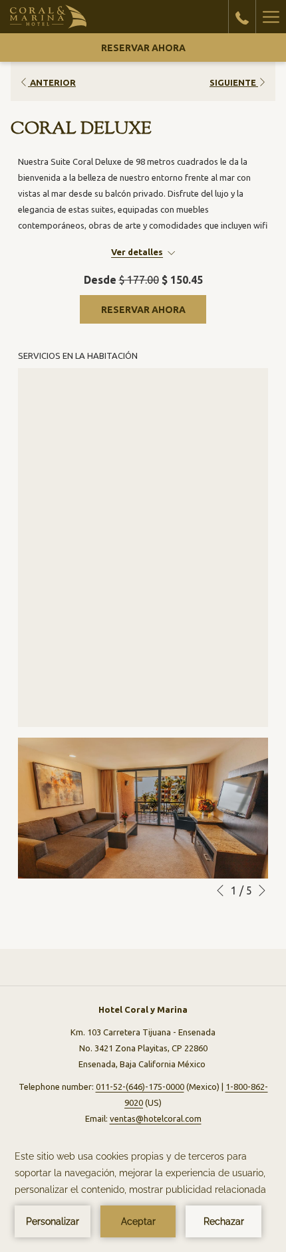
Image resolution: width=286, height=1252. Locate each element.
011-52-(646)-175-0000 (140, 1086)
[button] (143, 808)
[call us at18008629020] (242, 16)
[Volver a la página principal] (48, 16)
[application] (143, 1193)
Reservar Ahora (143, 48)
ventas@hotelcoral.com (156, 1118)
